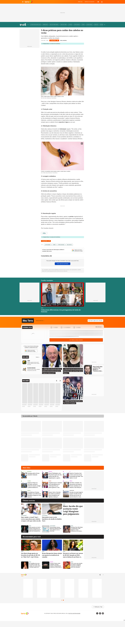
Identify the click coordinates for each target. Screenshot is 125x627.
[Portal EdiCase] (44, 233)
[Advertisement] (94, 526)
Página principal (28, 2)
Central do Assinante (89, 1)
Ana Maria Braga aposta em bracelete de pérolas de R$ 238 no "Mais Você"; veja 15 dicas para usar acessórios (30, 552)
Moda (64, 501)
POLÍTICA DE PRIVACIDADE (74, 610)
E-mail (98, 1)
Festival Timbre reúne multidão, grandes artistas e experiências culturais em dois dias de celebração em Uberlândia (56, 562)
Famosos (50, 468)
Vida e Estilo (69, 244)
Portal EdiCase (61, 244)
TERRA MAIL (80, 1)
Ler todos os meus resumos (76, 340)
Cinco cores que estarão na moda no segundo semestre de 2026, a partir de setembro (76, 562)
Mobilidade (72, 487)
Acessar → (38, 357)
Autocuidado (47, 244)
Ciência (71, 478)
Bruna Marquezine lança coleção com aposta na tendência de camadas (52, 552)
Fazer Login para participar (62, 263)
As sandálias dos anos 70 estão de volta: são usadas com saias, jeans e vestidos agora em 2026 (34, 562)
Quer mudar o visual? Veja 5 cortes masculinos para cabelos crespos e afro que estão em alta (31, 516)
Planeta (29, 478)
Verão (54, 244)
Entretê (51, 559)
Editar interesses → (99, 326)
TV (69, 468)
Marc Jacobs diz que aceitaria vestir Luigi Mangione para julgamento (73, 507)
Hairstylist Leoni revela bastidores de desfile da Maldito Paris (52, 516)
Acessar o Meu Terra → (40, 320)
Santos (28, 487)
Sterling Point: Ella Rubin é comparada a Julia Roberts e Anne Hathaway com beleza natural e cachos (77, 526)
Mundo (50, 478)
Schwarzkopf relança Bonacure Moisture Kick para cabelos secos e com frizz (55, 526)
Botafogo (29, 468)
